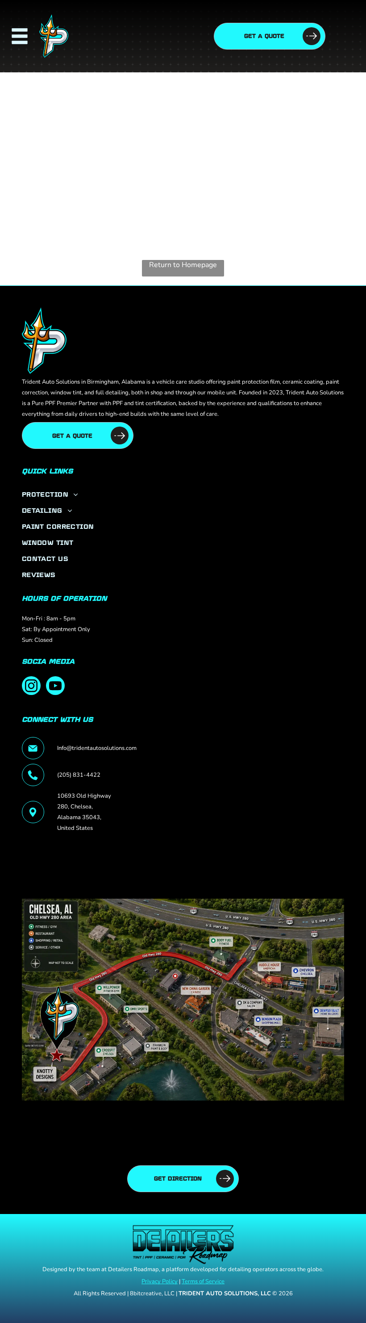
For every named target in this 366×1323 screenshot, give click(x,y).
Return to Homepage (183, 265)
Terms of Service (203, 1281)
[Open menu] (19, 36)
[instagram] (31, 686)
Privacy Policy (159, 1281)
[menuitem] (183, 494)
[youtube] (55, 686)
